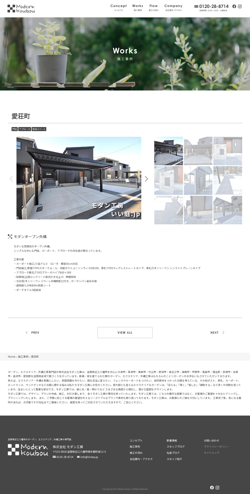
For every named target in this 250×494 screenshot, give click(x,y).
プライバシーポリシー (217, 446)
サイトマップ (211, 453)
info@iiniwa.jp (89, 457)
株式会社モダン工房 (21, 9)
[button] (146, 179)
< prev (35, 332)
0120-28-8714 (211, 8)
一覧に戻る (125, 332)
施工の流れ (154, 8)
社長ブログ (173, 453)
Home (11, 356)
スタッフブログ (176, 446)
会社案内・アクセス (173, 8)
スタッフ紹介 (174, 459)
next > (214, 332)
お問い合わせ (211, 440)
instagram (240, 7)
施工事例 (137, 8)
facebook (234, 6)
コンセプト (118, 8)
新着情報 (172, 440)
